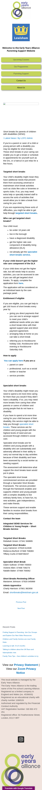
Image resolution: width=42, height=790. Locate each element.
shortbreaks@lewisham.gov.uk (24, 592)
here (21, 283)
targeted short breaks (26, 213)
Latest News (10, 138)
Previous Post (21, 602)
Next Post (21, 608)
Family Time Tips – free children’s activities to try (20, 656)
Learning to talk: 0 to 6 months (14, 646)
